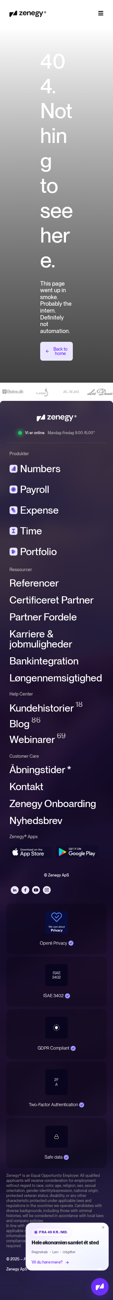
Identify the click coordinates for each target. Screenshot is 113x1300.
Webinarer (37, 739)
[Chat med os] (100, 1287)
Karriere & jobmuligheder (40, 639)
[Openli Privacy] (70, 943)
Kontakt (26, 786)
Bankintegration (43, 661)
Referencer (34, 583)
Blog (24, 724)
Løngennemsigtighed (55, 678)
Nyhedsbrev (35, 820)
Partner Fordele (43, 617)
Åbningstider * (40, 769)
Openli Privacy (53, 943)
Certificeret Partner (51, 600)
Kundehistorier (46, 708)
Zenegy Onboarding (52, 803)
